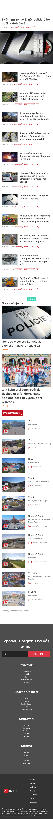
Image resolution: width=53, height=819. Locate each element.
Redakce (33, 787)
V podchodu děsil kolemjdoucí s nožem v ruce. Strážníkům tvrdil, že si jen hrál (34, 260)
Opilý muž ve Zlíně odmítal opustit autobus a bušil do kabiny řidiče (33, 281)
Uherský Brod (35, 516)
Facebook (33, 795)
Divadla (26, 755)
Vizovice (32, 573)
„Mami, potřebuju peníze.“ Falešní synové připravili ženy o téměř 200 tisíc (35, 76)
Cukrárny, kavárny (27, 680)
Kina (26, 758)
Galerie (26, 761)
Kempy (26, 736)
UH (37, 104)
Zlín (30, 421)
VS (30, 486)
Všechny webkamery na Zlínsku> (16, 611)
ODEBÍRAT (39, 654)
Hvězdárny (26, 763)
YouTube (33, 798)
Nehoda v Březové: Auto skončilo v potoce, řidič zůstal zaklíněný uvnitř (32, 96)
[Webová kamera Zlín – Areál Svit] (13, 446)
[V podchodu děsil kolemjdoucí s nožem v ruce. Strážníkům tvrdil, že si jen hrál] (10, 259)
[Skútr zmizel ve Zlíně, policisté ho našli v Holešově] (26, 48)
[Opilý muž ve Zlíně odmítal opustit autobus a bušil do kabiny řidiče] (10, 282)
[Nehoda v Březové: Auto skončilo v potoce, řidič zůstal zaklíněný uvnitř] (10, 97)
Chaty (27, 734)
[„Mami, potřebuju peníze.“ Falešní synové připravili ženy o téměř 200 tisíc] (10, 77)
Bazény (26, 698)
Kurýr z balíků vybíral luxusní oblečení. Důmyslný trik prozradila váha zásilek (34, 136)
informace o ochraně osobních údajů (15, 816)
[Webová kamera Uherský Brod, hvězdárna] (13, 560)
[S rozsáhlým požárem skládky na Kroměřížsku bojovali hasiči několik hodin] (10, 117)
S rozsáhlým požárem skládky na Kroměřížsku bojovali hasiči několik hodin (34, 116)
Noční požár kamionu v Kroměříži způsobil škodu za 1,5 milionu (34, 156)
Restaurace (27, 671)
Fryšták (32, 592)
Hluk (30, 459)
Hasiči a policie (25, 27)
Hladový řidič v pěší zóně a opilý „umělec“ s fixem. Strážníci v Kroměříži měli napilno (33, 177)
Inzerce (32, 779)
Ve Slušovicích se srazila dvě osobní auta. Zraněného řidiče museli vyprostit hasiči (34, 218)
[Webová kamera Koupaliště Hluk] (13, 465)
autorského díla (35, 816)
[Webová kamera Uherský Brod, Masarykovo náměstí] (13, 522)
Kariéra (32, 783)
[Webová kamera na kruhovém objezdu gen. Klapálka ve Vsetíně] (13, 503)
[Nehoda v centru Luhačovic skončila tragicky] (10, 199)
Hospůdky (26, 674)
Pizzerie (26, 682)
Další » (31, 298)
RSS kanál (33, 802)
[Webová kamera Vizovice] (13, 579)
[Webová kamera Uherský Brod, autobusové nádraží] (13, 541)
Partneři (32, 791)
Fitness (26, 701)
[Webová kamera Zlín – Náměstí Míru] (13, 427)
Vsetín (31, 478)
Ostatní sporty (27, 710)
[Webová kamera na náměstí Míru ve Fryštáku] (13, 598)
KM (37, 84)
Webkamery (12, 413)
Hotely (26, 725)
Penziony (26, 728)
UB (30, 526)
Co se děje (14, 27)
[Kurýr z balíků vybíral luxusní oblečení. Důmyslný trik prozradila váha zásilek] (10, 137)
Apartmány (27, 731)
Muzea (26, 752)
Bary (26, 677)
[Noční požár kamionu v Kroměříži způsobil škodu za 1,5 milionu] (10, 157)
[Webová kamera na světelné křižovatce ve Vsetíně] (13, 484)
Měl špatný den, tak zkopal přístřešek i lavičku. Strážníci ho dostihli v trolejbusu (34, 238)
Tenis (26, 707)
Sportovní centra (27, 704)
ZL (33, 27)
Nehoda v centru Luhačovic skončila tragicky (33, 197)
